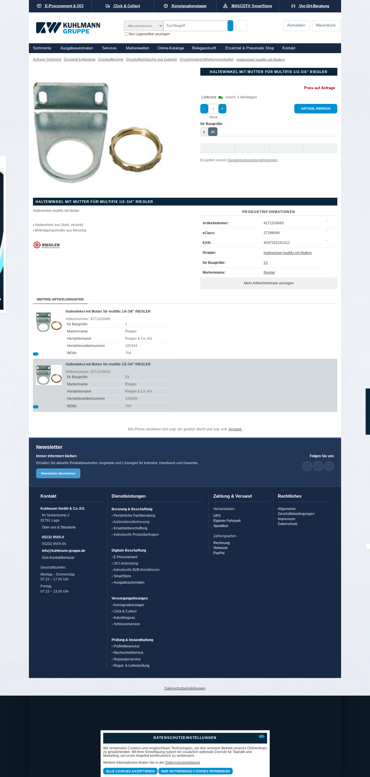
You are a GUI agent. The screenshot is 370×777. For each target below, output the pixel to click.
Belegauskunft (204, 48)
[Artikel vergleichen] (35, 354)
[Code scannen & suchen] (241, 25)
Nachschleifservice (128, 652)
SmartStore (122, 576)
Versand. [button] (235, 429)
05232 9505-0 (53, 537)
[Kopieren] (327, 230)
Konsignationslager (129, 605)
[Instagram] (329, 466)
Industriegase (124, 617)
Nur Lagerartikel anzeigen (149, 34)
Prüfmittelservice (127, 646)
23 (212, 132)
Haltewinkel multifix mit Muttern (288, 253)
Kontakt (288, 48)
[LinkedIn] (307, 466)
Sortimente (42, 48)
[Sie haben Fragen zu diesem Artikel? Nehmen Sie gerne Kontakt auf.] (320, 148)
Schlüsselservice (127, 624)
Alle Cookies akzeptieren (130, 771)
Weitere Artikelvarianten (60, 299)
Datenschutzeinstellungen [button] (185, 688)
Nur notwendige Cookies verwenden (195, 771)
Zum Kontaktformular (58, 557)
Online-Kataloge (171, 48)
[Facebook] (318, 466)
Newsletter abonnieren (58, 473)
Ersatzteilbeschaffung (130, 528)
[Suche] (230, 25)
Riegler (269, 272)
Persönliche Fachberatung (134, 515)
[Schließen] (261, 736)
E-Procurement (125, 557)
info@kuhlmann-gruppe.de (63, 550)
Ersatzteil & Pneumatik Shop (249, 48)
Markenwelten (137, 48)
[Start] (76, 27)
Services (109, 48)
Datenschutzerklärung (182, 762)
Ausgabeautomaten (76, 48)
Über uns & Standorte (59, 527)
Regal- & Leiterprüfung (131, 665)
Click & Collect (125, 611)
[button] (98, 133)
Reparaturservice (127, 659)
